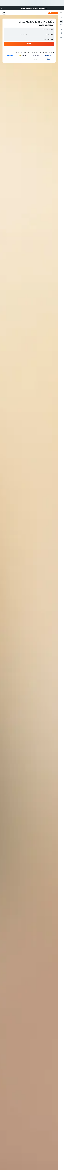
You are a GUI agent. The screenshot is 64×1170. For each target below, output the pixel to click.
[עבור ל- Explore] (61, 29)
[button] (2, 8)
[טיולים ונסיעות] (61, 37)
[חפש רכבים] (61, 24)
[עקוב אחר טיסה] (61, 33)
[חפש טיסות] (61, 17)
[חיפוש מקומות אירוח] (61, 21)
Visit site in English (26, 8)
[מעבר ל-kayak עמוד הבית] (53, 13)
